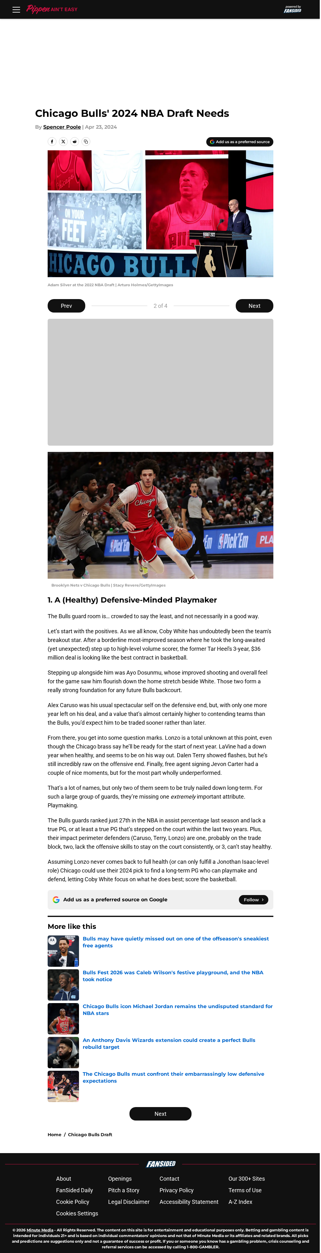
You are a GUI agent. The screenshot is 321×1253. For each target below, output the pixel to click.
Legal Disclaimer (129, 1202)
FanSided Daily (74, 1190)
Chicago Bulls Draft (90, 1134)
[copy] (86, 141)
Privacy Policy (177, 1190)
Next (254, 306)
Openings (120, 1178)
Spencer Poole (62, 127)
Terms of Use (245, 1190)
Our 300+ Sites (247, 1178)
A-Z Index (240, 1202)
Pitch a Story (123, 1190)
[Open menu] (16, 9)
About (63, 1178)
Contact (169, 1178)
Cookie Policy (72, 1202)
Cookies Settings (77, 1213)
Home (54, 1134)
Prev (66, 306)
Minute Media (40, 1230)
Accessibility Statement (189, 1202)
